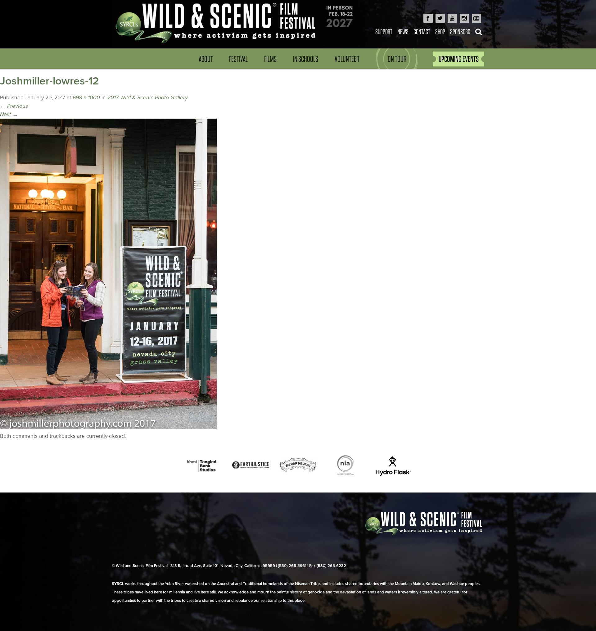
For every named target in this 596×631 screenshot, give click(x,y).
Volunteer (347, 59)
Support (383, 31)
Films (270, 59)
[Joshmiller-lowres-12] (108, 427)
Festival (238, 59)
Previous (14, 106)
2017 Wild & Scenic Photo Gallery (147, 97)
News (403, 31)
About (206, 59)
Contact (421, 31)
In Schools (305, 59)
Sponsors (460, 31)
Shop (440, 31)
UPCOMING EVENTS (459, 59)
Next (9, 114)
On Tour (397, 59)
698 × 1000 (86, 97)
